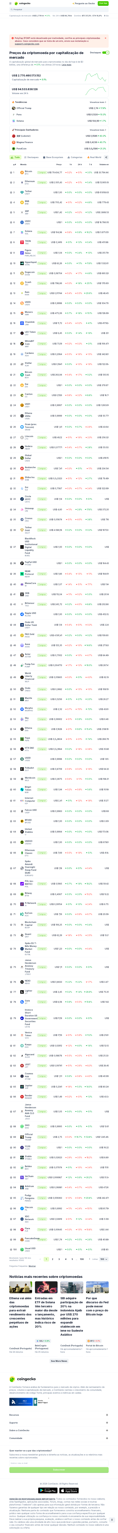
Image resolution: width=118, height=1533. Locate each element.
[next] (89, 1259)
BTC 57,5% (86, 16)
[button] (59, 1361)
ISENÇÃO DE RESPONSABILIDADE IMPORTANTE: (32, 1499)
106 (82, 1259)
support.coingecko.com (27, 44)
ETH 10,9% (97, 16)
